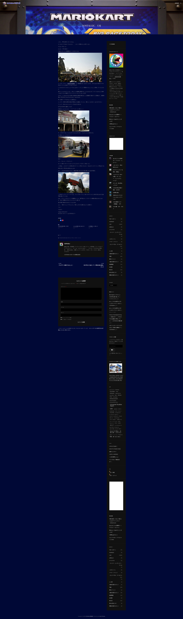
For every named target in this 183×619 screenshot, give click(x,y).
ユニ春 (110, 251)
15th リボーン (112, 219)
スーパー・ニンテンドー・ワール (116, 233)
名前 (62, 301)
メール (62, 307)
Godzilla (117, 391)
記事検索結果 (177, 3)
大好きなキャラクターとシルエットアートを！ (117, 197)
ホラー (119, 421)
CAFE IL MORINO (113, 454)
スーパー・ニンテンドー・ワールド (116, 416)
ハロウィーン (112, 239)
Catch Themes (102, 616)
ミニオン (119, 423)
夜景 (113, 436)
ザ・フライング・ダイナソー (114, 414)
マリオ (116, 423)
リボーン (111, 434)
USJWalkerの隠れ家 (89, 616)
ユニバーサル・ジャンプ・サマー (115, 428)
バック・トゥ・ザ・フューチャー (113, 421)
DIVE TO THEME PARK (115, 449)
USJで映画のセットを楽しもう (93, 226)
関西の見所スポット (114, 275)
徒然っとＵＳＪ (112, 451)
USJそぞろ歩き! (71, 83)
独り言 (110, 269)
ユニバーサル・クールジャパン (116, 245)
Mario (116, 395)
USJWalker (112, 305)
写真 (110, 256)
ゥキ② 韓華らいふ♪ (113, 457)
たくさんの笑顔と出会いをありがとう (79, 226)
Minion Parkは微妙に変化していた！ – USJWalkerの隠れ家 (115, 318)
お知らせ (111, 227)
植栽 (116, 436)
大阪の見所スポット (114, 261)
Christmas (117, 389)
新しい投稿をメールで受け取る (66, 319)
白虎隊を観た (116, 192)
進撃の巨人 (119, 436)
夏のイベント (112, 259)
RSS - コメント (113, 475)
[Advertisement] (91, 17)
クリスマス (112, 229)
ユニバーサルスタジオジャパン (118, 425)
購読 (112, 350)
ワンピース (120, 434)
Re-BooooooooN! (114, 398)
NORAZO (111, 221)
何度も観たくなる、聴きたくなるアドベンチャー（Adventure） (115, 109)
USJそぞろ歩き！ (113, 446)
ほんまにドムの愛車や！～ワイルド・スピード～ (117, 160)
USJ (60, 235)
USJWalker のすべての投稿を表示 (72, 254)
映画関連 (111, 264)
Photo (111, 396)
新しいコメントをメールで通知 (66, 317)
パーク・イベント (113, 241)
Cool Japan (112, 391)
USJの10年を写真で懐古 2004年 (63, 226)
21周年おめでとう (113, 124)
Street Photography (113, 400)
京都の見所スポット (114, 253)
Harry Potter (112, 395)
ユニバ (112, 425)
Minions (119, 395)
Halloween (112, 393)
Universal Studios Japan (63, 237)
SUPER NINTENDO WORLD (114, 402)
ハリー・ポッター (113, 419)
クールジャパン (118, 412)
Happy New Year (118, 393)
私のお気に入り (113, 272)
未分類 (110, 267)
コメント (63, 286)
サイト (62, 312)
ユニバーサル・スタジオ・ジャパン (75, 237)
